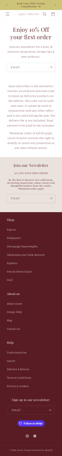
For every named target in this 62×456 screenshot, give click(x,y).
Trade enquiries (17, 352)
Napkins (12, 263)
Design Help (14, 312)
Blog (9, 320)
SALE (10, 279)
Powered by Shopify (42, 450)
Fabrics (11, 229)
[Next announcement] (55, 5)
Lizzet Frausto (24, 450)
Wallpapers (14, 238)
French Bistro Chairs (19, 271)
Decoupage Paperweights (22, 246)
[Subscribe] (51, 67)
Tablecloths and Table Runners (26, 254)
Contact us (13, 328)
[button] (7, 14)
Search (11, 361)
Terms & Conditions (19, 377)
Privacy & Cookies (18, 386)
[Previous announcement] (7, 5)
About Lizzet (14, 303)
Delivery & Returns (18, 369)
